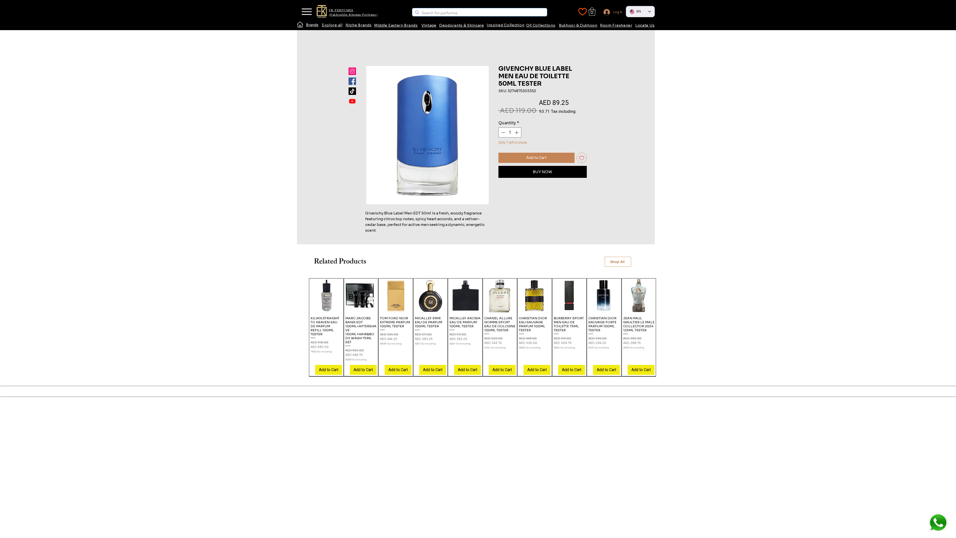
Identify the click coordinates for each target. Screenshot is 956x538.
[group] (482, 327)
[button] (592, 11)
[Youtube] (352, 101)
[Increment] (517, 132)
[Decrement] (502, 132)
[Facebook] (352, 81)
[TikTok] (352, 91)
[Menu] (306, 11)
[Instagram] (352, 71)
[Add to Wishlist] (582, 158)
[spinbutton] (510, 132)
